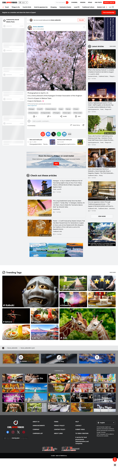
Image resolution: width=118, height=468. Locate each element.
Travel (7, 7)
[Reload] (83, 125)
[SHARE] (69, 134)
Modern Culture (102, 7)
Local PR (76, 7)
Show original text (32, 105)
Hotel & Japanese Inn (41, 7)
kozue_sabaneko (38, 26)
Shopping (54, 7)
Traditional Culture (88, 7)
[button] (106, 7)
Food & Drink (27, 7)
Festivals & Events (65, 7)
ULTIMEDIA (62, 455)
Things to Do (16, 7)
